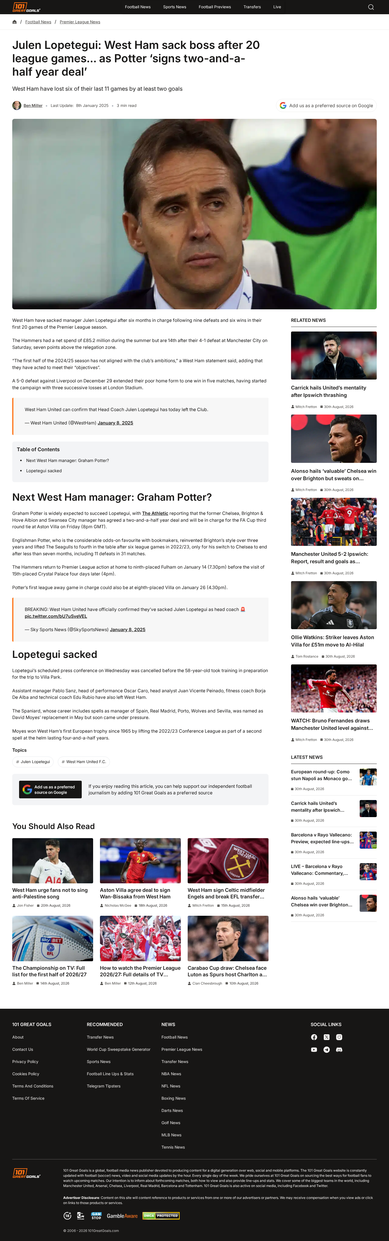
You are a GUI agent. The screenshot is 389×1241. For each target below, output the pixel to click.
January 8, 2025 (115, 423)
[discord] (339, 1049)
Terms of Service (28, 1098)
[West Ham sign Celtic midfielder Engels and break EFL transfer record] (228, 861)
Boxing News (173, 1098)
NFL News (170, 1085)
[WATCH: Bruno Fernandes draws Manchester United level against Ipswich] (334, 688)
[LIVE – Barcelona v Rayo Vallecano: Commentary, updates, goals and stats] (368, 871)
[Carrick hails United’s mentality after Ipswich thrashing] (334, 356)
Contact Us (22, 1049)
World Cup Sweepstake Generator (118, 1049)
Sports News (174, 7)
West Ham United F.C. (86, 761)
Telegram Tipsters (103, 1085)
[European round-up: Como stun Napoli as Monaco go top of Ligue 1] (368, 777)
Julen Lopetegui (35, 761)
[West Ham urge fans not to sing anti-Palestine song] (52, 861)
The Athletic (155, 513)
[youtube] (314, 1049)
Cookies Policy (25, 1073)
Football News (138, 7)
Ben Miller (33, 105)
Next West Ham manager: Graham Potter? (67, 460)
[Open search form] (371, 7)
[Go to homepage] (26, 7)
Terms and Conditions (32, 1085)
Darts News (172, 1110)
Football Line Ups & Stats (110, 1073)
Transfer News (100, 1037)
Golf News (170, 1122)
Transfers (252, 7)
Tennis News (173, 1147)
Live (277, 7)
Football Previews (215, 7)
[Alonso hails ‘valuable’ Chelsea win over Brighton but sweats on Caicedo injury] (334, 439)
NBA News (171, 1073)
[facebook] (314, 1037)
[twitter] (326, 1037)
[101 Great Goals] (31, 1201)
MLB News (171, 1134)
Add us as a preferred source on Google (331, 105)
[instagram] (339, 1037)
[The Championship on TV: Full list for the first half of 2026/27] (52, 938)
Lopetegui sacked (44, 470)
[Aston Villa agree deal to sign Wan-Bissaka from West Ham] (140, 861)
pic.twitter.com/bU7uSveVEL (56, 616)
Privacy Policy (25, 1061)
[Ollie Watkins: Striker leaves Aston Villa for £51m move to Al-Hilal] (334, 605)
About (18, 1037)
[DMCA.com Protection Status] (160, 1218)
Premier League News (80, 21)
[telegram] (326, 1049)
